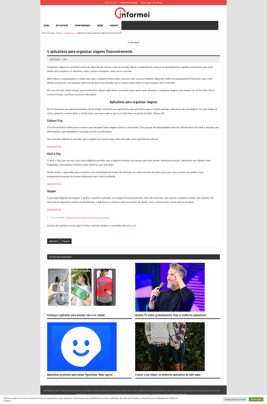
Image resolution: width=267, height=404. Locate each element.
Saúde (100, 25)
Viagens (114, 25)
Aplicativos (62, 25)
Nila (64, 59)
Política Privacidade (129, 2)
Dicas (46, 25)
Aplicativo (54, 241)
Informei (130, 225)
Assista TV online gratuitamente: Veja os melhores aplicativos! (170, 315)
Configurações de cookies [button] (235, 399)
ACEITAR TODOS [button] (256, 399)
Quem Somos (110, 2)
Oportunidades (82, 25)
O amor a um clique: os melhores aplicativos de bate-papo (168, 375)
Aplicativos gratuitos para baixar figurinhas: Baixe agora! (80, 375)
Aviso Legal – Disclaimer (151, 2)
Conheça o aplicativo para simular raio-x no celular (76, 315)
